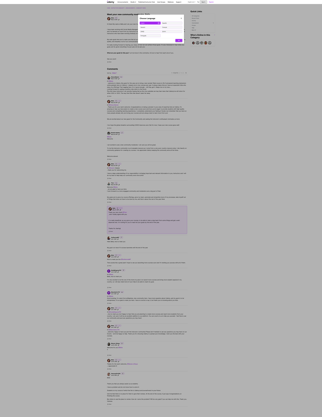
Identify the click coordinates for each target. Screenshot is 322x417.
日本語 (142, 31)
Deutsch (143, 27)
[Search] (198, 2)
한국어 (164, 31)
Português (143, 35)
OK (179, 40)
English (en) (191, 2)
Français (164, 27)
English (142, 23)
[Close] (181, 18)
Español (164, 23)
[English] (110, 2)
